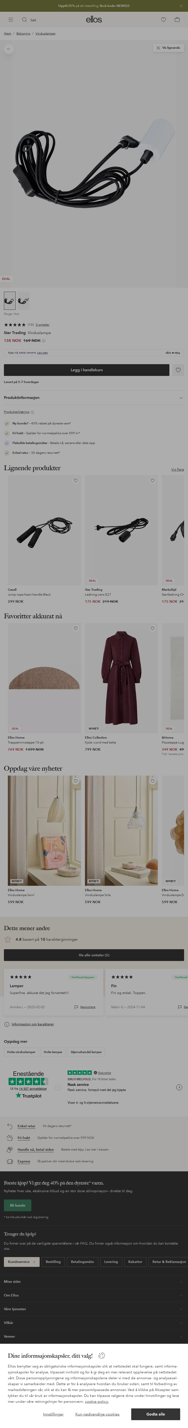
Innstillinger (53, 1414)
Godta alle (155, 1414)
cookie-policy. (97, 1401)
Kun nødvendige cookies (97, 1414)
